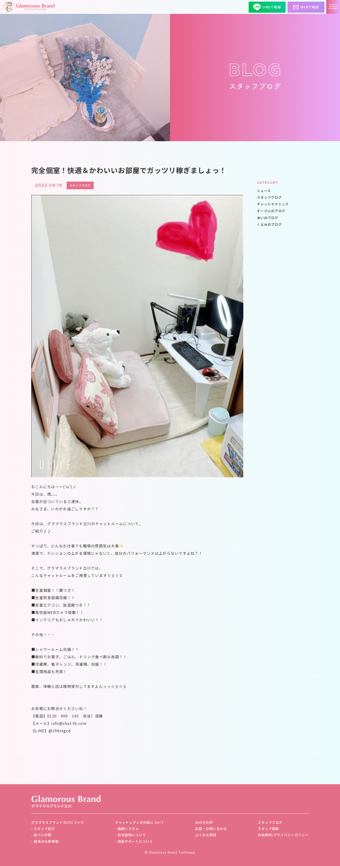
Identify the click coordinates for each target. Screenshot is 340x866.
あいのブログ (267, 217)
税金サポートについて (135, 841)
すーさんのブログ (271, 211)
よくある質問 (205, 834)
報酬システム (128, 828)
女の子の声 (204, 822)
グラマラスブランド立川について (57, 822)
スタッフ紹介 (44, 828)
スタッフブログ (269, 197)
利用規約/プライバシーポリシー (283, 834)
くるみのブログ (269, 224)
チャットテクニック (273, 204)
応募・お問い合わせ (211, 828)
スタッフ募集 (268, 828)
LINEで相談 (272, 7)
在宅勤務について (132, 834)
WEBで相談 (309, 7)
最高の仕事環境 (46, 841)
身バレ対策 (42, 834)
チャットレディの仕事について (139, 822)
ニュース (264, 190)
